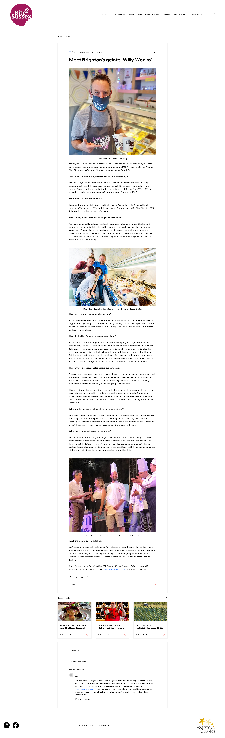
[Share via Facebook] (70, 577)
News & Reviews (63, 36)
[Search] (215, 14)
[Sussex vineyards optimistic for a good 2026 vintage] (150, 611)
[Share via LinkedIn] (82, 577)
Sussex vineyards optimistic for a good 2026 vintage (150, 626)
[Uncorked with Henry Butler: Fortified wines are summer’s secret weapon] (112, 611)
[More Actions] (154, 675)
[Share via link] (87, 577)
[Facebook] (16, 725)
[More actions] (154, 52)
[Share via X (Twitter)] (76, 577)
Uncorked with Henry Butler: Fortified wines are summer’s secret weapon (111, 626)
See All (165, 597)
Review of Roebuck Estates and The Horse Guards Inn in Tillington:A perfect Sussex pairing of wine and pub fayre (74, 626)
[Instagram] (7, 725)
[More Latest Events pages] (124, 14)
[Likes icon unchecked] (76, 699)
